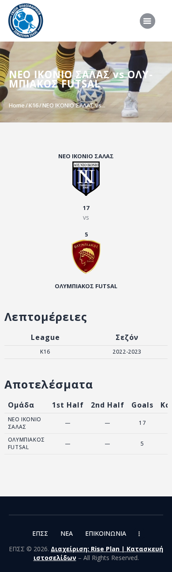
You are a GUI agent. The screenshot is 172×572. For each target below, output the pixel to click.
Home (17, 105)
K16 (33, 105)
